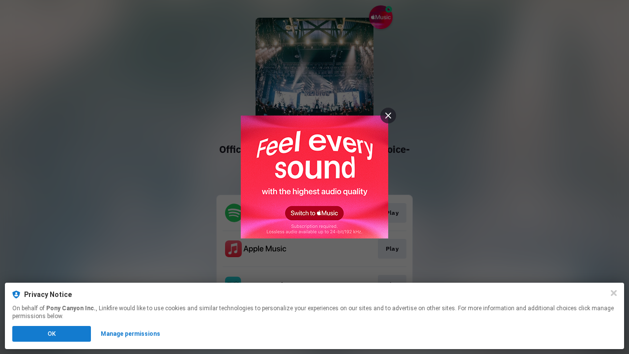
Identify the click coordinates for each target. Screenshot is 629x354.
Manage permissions (130, 333)
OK (52, 333)
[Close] (614, 293)
